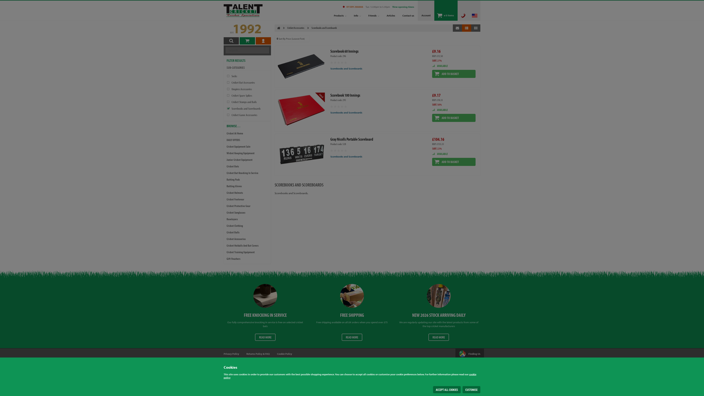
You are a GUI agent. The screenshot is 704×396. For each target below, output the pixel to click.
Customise (471, 390)
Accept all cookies (447, 390)
